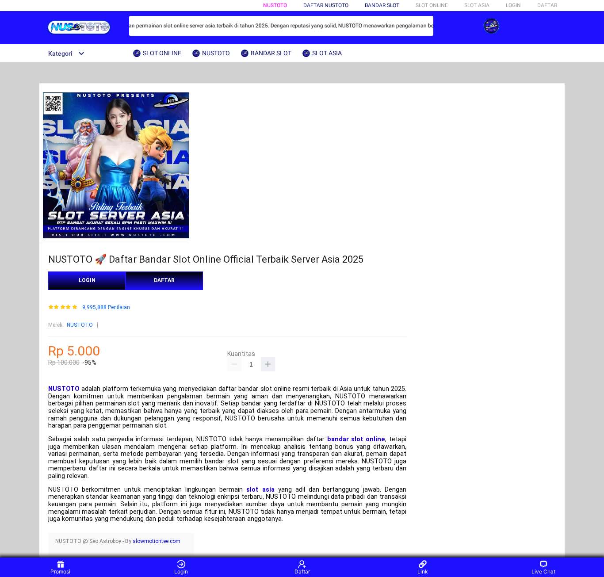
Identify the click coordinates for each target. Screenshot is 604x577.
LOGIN (513, 5)
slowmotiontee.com (156, 541)
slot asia (260, 489)
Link (422, 571)
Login (181, 571)
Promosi (60, 571)
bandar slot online (356, 439)
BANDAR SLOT (382, 5)
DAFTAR (547, 5)
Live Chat (543, 571)
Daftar (302, 571)
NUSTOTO (275, 5)
